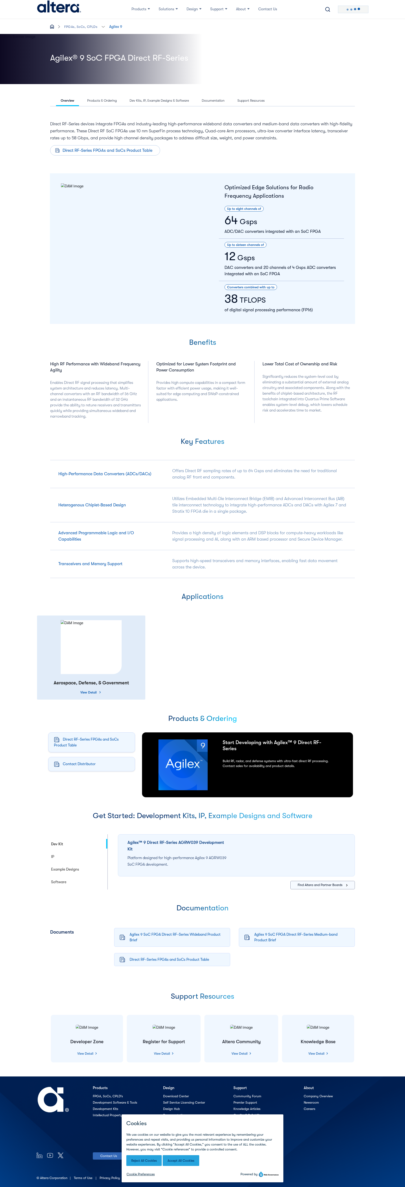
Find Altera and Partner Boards (320, 885)
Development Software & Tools (115, 1102)
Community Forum (247, 1096)
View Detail (88, 692)
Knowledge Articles (246, 1109)
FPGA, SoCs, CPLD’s (108, 1096)
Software (58, 882)
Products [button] (138, 9)
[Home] (59, 9)
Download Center (176, 1096)
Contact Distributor (79, 764)
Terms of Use (83, 1178)
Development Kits (105, 1109)
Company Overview (318, 1096)
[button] (103, 26)
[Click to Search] (327, 9)
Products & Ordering (102, 100)
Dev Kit (57, 844)
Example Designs (65, 869)
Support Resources (251, 100)
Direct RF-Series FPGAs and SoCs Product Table (107, 150)
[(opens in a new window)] (39, 1155)
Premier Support (245, 1102)
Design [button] (192, 9)
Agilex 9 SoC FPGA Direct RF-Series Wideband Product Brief (175, 937)
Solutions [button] (166, 9)
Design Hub (171, 1109)
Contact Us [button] (267, 9)
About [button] (241, 9)
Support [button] (217, 9)
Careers (309, 1109)
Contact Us (108, 1156)
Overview (67, 100)
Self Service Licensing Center (184, 1102)
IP (52, 857)
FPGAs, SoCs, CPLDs (80, 27)
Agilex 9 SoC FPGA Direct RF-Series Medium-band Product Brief (296, 937)
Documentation (213, 100)
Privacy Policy (110, 1178)
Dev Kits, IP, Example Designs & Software (159, 100)
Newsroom (311, 1102)
